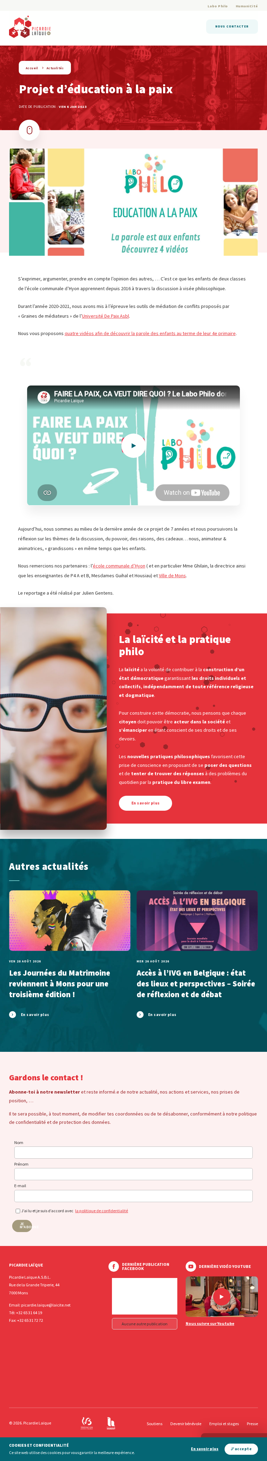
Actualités (55, 68)
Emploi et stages (224, 1423)
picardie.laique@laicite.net (46, 1305)
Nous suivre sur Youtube (210, 1323)
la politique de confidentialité (101, 1210)
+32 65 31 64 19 (29, 1312)
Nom (18, 1142)
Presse (252, 1423)
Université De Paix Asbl (105, 316)
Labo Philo (218, 6)
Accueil (32, 68)
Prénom (21, 1164)
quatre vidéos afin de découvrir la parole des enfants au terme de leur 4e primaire (150, 333)
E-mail (20, 1185)
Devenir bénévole (185, 1423)
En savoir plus (204, 1449)
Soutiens (154, 1423)
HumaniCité (247, 6)
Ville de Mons (172, 575)
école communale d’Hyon (119, 566)
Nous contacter (232, 26)
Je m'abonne (26, 1225)
